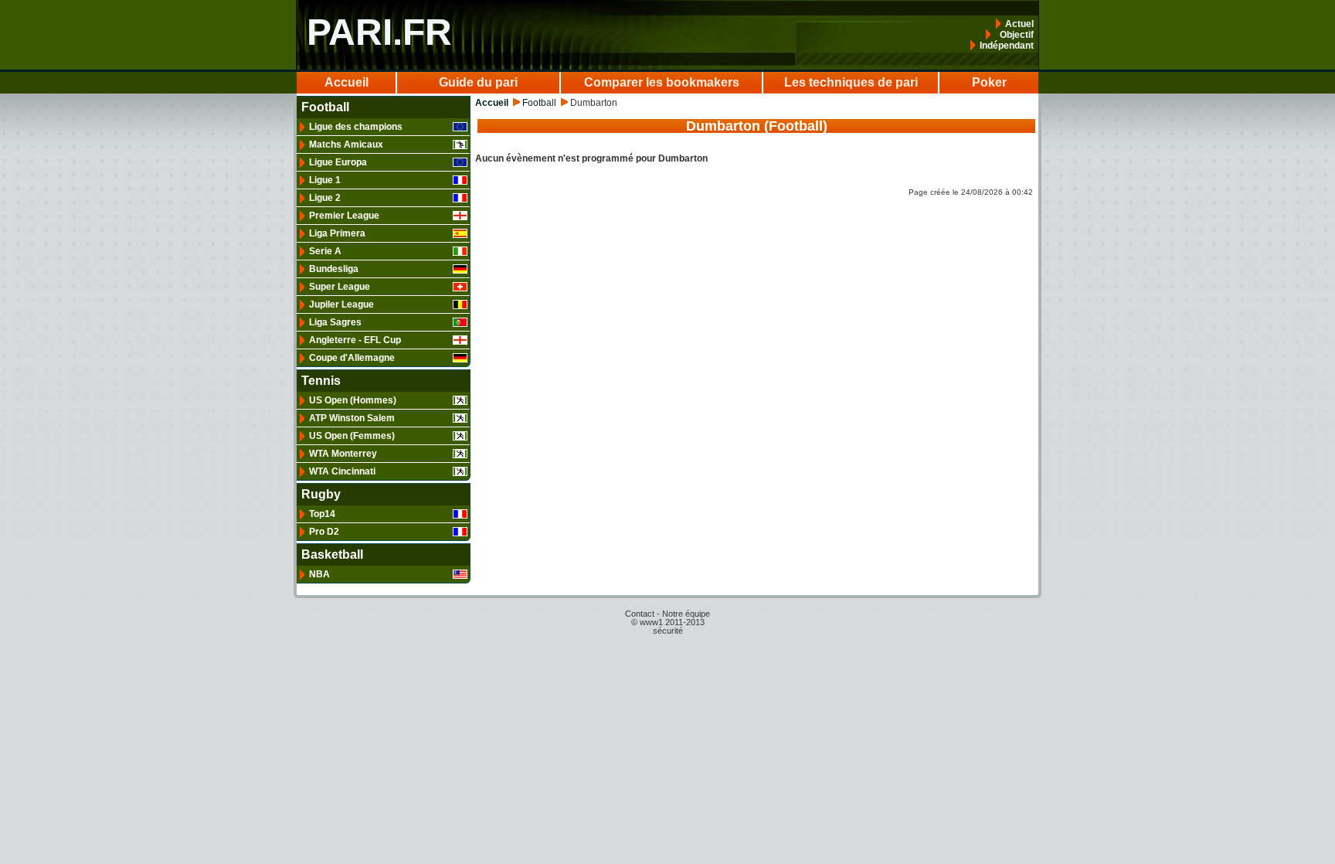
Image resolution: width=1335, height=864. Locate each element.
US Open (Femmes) (352, 435)
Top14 (322, 514)
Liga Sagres (335, 322)
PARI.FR (379, 32)
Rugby (321, 494)
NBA (319, 574)
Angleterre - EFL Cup (355, 340)
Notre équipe (686, 613)
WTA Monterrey (343, 453)
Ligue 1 (325, 180)
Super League (339, 286)
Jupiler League (341, 304)
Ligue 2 (325, 197)
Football (325, 107)
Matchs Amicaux (346, 144)
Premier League (344, 215)
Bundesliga (333, 269)
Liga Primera (337, 233)
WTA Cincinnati (342, 471)
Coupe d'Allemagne (352, 357)
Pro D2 (324, 531)
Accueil (346, 82)
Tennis (321, 381)
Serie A (325, 251)
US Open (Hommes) (352, 400)
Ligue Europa (338, 162)
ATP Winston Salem (352, 418)
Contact (639, 613)
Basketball (332, 555)
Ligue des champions (356, 126)
